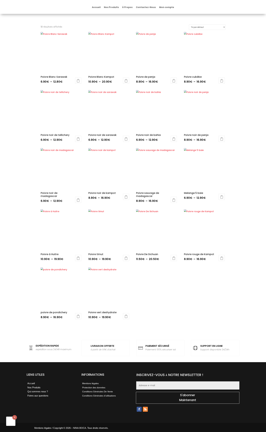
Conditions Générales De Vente (97, 391)
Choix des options (78, 81)
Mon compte (166, 7)
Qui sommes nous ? (37, 391)
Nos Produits (111, 7)
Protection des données (93, 387)
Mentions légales (90, 383)
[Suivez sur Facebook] (139, 409)
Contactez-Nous (146, 7)
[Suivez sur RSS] (145, 409)
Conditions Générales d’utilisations (99, 395)
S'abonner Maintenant (187, 397)
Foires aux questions (37, 395)
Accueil (96, 7)
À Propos (127, 7)
